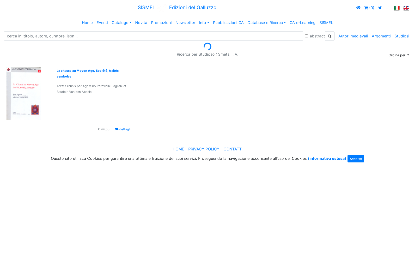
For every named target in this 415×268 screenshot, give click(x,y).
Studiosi (402, 36)
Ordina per (397, 55)
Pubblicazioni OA (228, 22)
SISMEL (326, 22)
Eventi (102, 22)
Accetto (356, 159)
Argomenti (381, 36)
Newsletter (185, 22)
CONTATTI (233, 149)
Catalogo (120, 22)
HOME (178, 149)
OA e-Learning (303, 22)
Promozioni (161, 22)
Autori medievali (353, 36)
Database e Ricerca (265, 22)
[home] (358, 7)
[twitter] (380, 7)
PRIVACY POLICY (204, 149)
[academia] (388, 7)
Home (87, 22)
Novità (141, 22)
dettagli (124, 129)
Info (202, 22)
